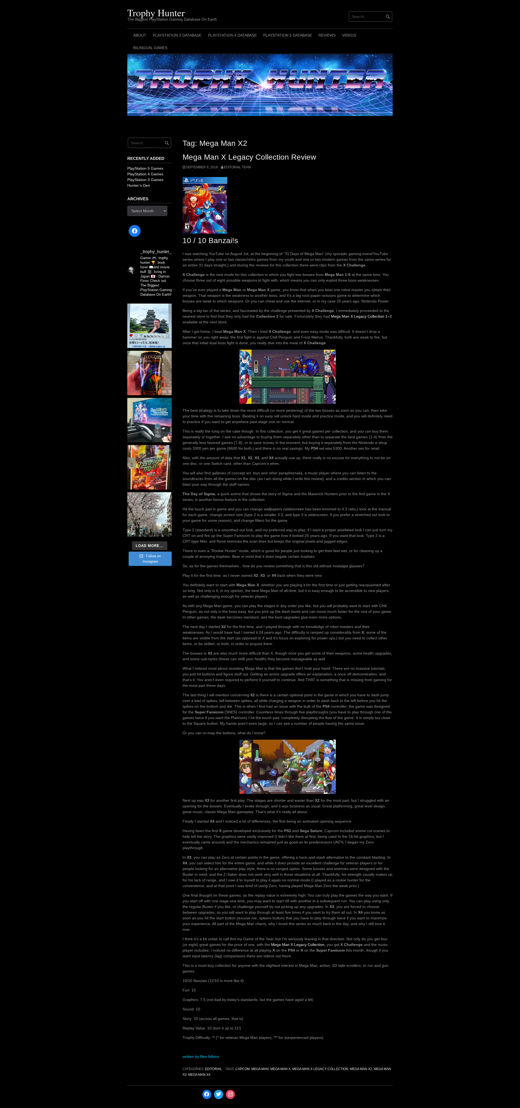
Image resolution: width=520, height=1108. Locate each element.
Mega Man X (280, 1069)
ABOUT (139, 35)
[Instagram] (230, 1094)
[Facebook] (134, 231)
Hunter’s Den (138, 185)
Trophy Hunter (156, 12)
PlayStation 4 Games (145, 174)
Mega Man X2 (361, 1069)
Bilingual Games (150, 48)
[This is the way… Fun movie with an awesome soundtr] (149, 467)
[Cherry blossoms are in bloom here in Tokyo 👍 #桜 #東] (149, 514)
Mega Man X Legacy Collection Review (249, 157)
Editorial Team (237, 167)
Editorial (213, 1069)
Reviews (327, 35)
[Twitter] (219, 1094)
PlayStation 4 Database (232, 35)
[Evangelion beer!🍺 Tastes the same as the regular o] (149, 373)
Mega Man (260, 1069)
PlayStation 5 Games (145, 168)
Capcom (242, 1069)
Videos (349, 35)
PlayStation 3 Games (145, 180)
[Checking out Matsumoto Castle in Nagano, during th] (149, 326)
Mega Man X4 (199, 1075)
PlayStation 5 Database (287, 35)
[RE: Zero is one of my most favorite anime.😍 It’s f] (149, 420)
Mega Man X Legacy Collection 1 (359, 316)
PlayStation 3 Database (177, 35)
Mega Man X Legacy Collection (297, 944)
